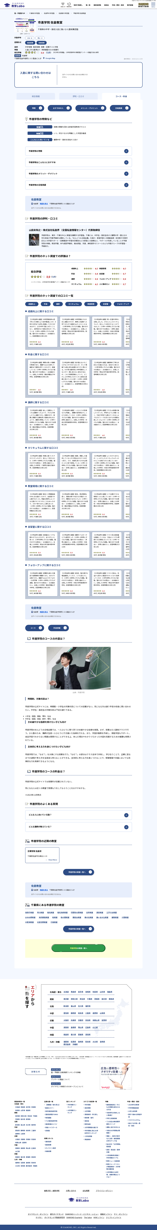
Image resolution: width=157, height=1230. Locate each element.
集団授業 (48, 1145)
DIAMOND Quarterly (74, 1217)
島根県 (73, 1027)
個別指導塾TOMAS (51, 1114)
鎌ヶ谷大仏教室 (102, 917)
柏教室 (54, 917)
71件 (48, 52)
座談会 (106, 5)
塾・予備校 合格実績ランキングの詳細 (66, 1072)
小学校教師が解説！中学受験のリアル (113, 1156)
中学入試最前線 (111, 1118)
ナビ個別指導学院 (51, 1121)
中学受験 (88, 1105)
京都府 (80, 1020)
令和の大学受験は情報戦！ (113, 1131)
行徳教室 (54, 922)
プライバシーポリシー (104, 1190)
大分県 (95, 1041)
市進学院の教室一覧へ (77, 872)
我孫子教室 (29, 912)
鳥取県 (66, 1027)
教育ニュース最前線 (113, 1161)
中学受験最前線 (133, 1108)
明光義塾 (48, 1118)
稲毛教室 (50, 912)
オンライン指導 (50, 1148)
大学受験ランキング (71, 1111)
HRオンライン (98, 1217)
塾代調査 (130, 5)
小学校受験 (88, 1136)
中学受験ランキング (71, 1106)
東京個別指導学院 (51, 1111)
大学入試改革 (132, 1111)
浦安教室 (99, 912)
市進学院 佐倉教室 (79, 13)
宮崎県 (102, 1041)
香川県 (73, 1034)
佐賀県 (73, 1041)
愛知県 (66, 1013)
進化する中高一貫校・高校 (134, 1124)
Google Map (50, 58)
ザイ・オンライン (121, 1214)
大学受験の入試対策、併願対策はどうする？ (113, 1174)
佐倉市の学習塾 (49, 13)
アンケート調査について (60, 1079)
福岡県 (66, 1041)
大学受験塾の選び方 (91, 1127)
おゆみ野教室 (30, 917)
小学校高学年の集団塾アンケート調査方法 (80, 52)
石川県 (80, 1006)
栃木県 (104, 999)
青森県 (73, 991)
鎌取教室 (115, 917)
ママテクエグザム (134, 1120)
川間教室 (125, 917)
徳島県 (66, 1034)
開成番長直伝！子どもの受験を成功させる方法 (113, 1107)
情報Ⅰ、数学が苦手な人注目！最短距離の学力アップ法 (113, 1138)
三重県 (87, 1013)
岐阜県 (80, 1013)
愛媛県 (80, 1034)
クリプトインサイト (113, 1217)
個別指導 (48, 1141)
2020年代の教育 (133, 1105)
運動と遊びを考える (113, 1127)
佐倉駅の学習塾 (64, 13)
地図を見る (44, 203)
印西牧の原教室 (77, 912)
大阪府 (66, 1020)
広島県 (87, 1027)
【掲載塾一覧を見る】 (52, 1105)
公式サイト (27, 34)
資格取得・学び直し (91, 1114)
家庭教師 (88, 1139)
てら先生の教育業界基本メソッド (113, 1122)
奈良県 (87, 1020)
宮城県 (87, 991)
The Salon (88, 1217)
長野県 (95, 1013)
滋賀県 (104, 1020)
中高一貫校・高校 (118, 5)
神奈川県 (74, 999)
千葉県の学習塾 (34, 13)
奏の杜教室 (88, 917)
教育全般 (88, 1124)
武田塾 (47, 1131)
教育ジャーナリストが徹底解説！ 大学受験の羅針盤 (113, 1166)
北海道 (66, 991)
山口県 (95, 1027)
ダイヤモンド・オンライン (38, 1214)
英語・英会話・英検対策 (113, 1151)
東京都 (66, 999)
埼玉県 (82, 999)
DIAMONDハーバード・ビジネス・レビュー (82, 1214)
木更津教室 (29, 922)
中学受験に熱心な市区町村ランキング (91, 1132)
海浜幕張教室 (44, 917)
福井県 (87, 1006)
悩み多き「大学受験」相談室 (113, 1145)
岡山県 (80, 1027)
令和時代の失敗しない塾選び (113, 1114)
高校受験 (88, 1108)
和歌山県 (96, 1020)
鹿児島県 (67, 1044)
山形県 (102, 991)
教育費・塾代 (89, 1118)
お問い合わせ (71, 1190)
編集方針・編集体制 (51, 1190)
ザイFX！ (39, 1217)
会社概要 (86, 1190)
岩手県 (80, 991)
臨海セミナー (49, 1108)
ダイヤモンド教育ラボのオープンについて (67, 1086)
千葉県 (89, 999)
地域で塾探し (78, 5)
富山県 (73, 1006)
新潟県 (66, 1006)
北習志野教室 (42, 922)
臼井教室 (89, 912)
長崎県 (80, 1041)
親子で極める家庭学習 (135, 1115)
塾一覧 (88, 5)
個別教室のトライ (51, 1124)
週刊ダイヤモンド (57, 1214)
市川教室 (40, 912)
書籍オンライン (106, 1214)
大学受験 (88, 1111)
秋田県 (95, 991)
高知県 (87, 1034)
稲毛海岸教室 (62, 912)
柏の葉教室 (65, 917)
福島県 (109, 991)
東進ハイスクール (51, 1127)
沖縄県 (75, 1044)
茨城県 (96, 999)
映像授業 (48, 1151)
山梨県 (102, 1013)
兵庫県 (73, 1020)
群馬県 (111, 999)
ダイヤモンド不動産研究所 (54, 1217)
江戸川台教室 (111, 912)
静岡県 (73, 1013)
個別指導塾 (97, 5)
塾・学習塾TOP (19, 13)
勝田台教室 (77, 917)
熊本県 (87, 1041)
